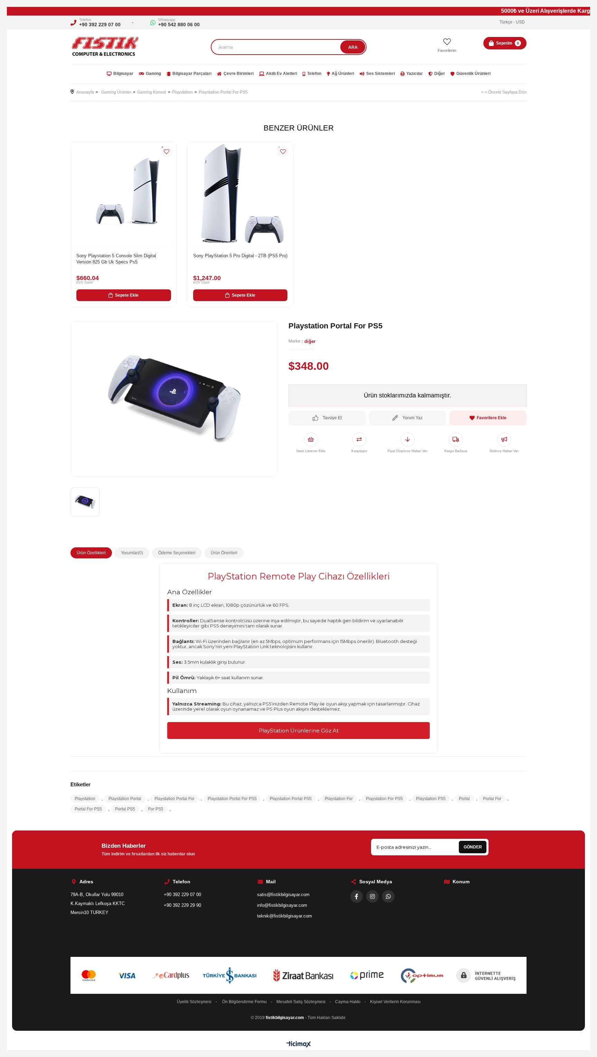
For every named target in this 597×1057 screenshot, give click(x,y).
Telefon (314, 73)
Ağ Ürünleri (343, 73)
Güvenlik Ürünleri (473, 73)
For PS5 (155, 809)
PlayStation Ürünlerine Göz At (299, 730)
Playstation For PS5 (384, 798)
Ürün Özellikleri (91, 552)
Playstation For (339, 798)
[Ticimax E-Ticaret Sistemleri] (298, 1044)
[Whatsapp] (388, 896)
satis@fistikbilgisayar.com (283, 894)
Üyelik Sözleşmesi (194, 1001)
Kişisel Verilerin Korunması (395, 1001)
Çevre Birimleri (239, 73)
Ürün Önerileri (224, 552)
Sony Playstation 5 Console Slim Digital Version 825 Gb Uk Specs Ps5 (116, 259)
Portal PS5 (125, 809)
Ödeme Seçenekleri (177, 552)
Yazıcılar (414, 73)
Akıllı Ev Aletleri (281, 73)
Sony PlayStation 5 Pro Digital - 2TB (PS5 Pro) (240, 255)
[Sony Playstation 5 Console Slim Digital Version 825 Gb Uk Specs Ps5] (124, 194)
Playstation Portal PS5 (291, 798)
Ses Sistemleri (380, 73)
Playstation (85, 798)
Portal (464, 798)
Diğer (439, 73)
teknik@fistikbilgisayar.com (284, 916)
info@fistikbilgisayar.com (282, 905)
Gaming (153, 73)
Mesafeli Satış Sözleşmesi (300, 1001)
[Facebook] (356, 896)
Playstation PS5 (431, 798)
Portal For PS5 (88, 809)
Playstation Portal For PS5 (232, 798)
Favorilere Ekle (166, 151)
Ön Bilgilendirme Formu (244, 1001)
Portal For (492, 798)
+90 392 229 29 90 (182, 905)
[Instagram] (372, 896)
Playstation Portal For (174, 798)
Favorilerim (447, 50)
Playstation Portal (124, 798)
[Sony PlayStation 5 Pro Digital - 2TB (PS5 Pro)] (240, 194)
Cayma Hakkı (347, 1001)
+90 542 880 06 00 (179, 24)
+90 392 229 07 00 (100, 24)
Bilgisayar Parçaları (191, 73)
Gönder (473, 847)
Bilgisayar (123, 73)
